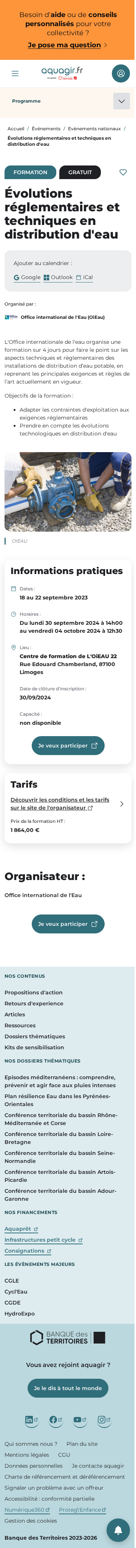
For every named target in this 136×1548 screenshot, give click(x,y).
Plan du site (81, 1443)
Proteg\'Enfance (83, 1509)
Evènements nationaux (94, 128)
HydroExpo (20, 1313)
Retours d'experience (34, 1003)
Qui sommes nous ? (31, 1443)
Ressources (20, 1025)
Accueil (16, 128)
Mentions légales (27, 1454)
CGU (64, 1454)
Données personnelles (34, 1465)
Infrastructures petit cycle (44, 1239)
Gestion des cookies (31, 1520)
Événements (46, 128)
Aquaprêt (21, 1228)
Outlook (58, 278)
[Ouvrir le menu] (15, 73)
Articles (15, 1014)
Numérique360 (27, 1509)
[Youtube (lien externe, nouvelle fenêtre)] (80, 1420)
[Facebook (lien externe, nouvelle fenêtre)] (55, 1420)
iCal (88, 277)
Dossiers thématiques (35, 1036)
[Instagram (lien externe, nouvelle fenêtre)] (104, 1420)
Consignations (28, 1250)
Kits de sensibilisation (34, 1047)
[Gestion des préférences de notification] (118, 1530)
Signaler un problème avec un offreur (54, 1487)
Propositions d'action (34, 992)
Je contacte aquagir (98, 1465)
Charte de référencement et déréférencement (65, 1476)
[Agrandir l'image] (68, 492)
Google (27, 278)
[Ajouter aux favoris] (123, 172)
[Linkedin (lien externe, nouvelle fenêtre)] (31, 1420)
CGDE (12, 1302)
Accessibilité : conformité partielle (49, 1498)
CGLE (12, 1280)
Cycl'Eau (16, 1291)
